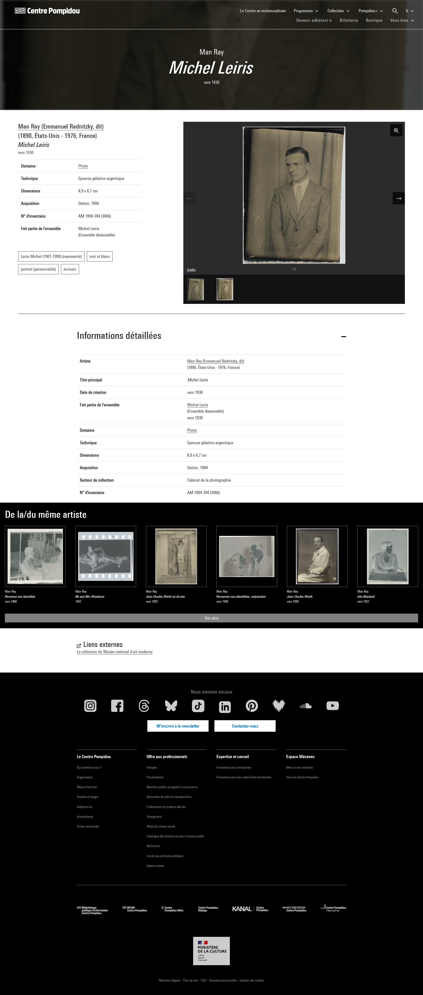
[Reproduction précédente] (189, 198)
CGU (204, 980)
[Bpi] (96, 913)
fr (407, 10)
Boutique (376, 20)
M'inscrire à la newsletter (178, 726)
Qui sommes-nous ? (89, 767)
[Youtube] (332, 707)
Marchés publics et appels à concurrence (172, 787)
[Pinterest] (251, 707)
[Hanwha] (333, 913)
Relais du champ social (161, 826)
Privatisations (155, 777)
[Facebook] (117, 707)
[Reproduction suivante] (399, 198)
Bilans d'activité (87, 787)
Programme (304, 10)
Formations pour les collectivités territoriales (243, 777)
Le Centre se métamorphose (265, 10)
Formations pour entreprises (233, 767)
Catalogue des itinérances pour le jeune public (175, 836)
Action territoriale (88, 826)
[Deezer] (278, 707)
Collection (336, 10)
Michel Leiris (197, 404)
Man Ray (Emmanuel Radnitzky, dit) (61, 126)
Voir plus (212, 617)
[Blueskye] (171, 707)
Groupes (152, 767)
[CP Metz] (176, 913)
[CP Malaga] (211, 913)
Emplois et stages (87, 797)
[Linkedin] (225, 707)
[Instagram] (90, 707)
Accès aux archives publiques (165, 856)
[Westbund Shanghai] (298, 913)
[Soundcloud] (305, 707)
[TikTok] (198, 707)
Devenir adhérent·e (316, 20)
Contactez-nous (245, 726)
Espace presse (155, 866)
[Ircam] (138, 913)
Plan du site (191, 980)
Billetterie (349, 20)
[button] (211, 336)
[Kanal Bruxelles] (254, 913)
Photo (83, 165)
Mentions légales (170, 980)
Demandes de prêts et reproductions (169, 797)
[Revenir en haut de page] (411, 983)
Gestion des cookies (252, 980)
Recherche (153, 846)
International (85, 816)
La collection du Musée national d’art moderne (115, 651)
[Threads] (144, 707)
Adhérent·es (84, 807)
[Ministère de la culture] (211, 951)
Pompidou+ (368, 10)
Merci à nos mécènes (299, 767)
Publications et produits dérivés (166, 807)
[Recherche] (395, 11)
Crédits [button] (191, 270)
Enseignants (154, 816)
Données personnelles (223, 980)
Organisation (85, 777)
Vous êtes (400, 20)
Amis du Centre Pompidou (302, 777)
